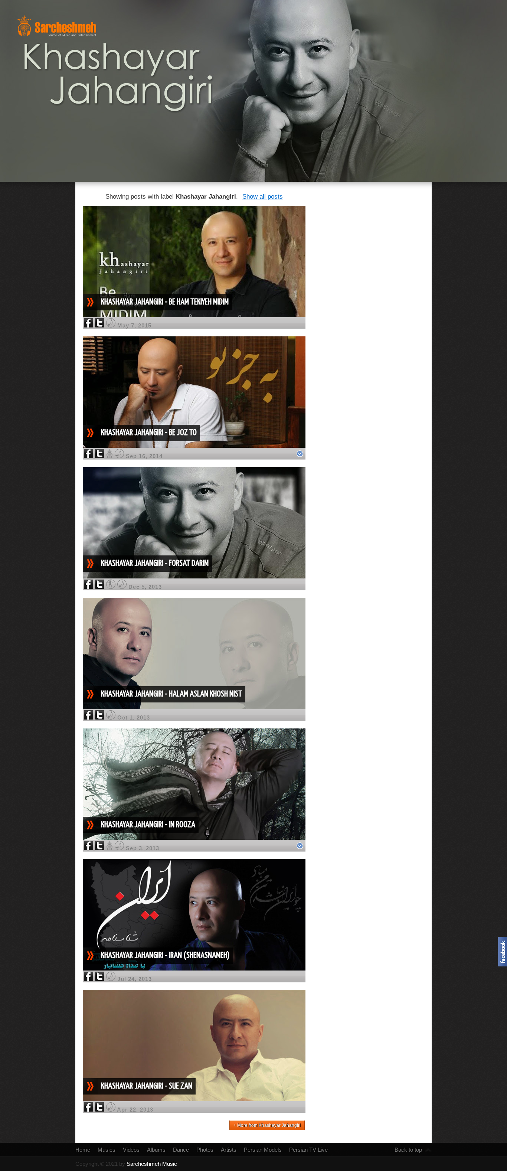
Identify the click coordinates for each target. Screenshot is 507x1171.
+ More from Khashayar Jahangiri (267, 1125)
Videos (131, 1149)
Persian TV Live (308, 1149)
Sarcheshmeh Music (152, 1164)
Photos (204, 1149)
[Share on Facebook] (88, 325)
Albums (156, 1149)
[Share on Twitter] (99, 325)
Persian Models (263, 1149)
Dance (181, 1149)
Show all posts (262, 196)
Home (82, 1149)
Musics (106, 1149)
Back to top (408, 1149)
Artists (228, 1149)
